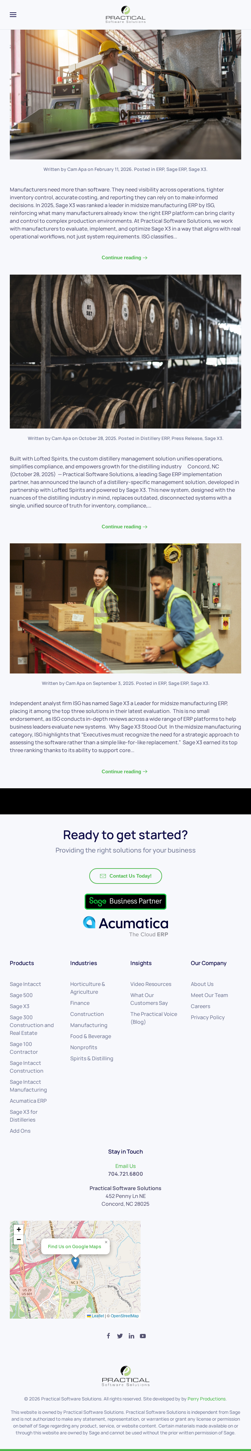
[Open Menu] (13, 14)
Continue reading (121, 257)
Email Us (125, 1166)
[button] (75, 1263)
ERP (160, 169)
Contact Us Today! (130, 876)
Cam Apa (77, 169)
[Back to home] (125, 14)
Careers (200, 1006)
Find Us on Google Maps (74, 1246)
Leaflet (97, 1315)
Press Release (187, 438)
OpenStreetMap (125, 1315)
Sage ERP (176, 169)
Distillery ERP (155, 438)
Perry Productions (207, 1399)
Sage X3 (197, 169)
